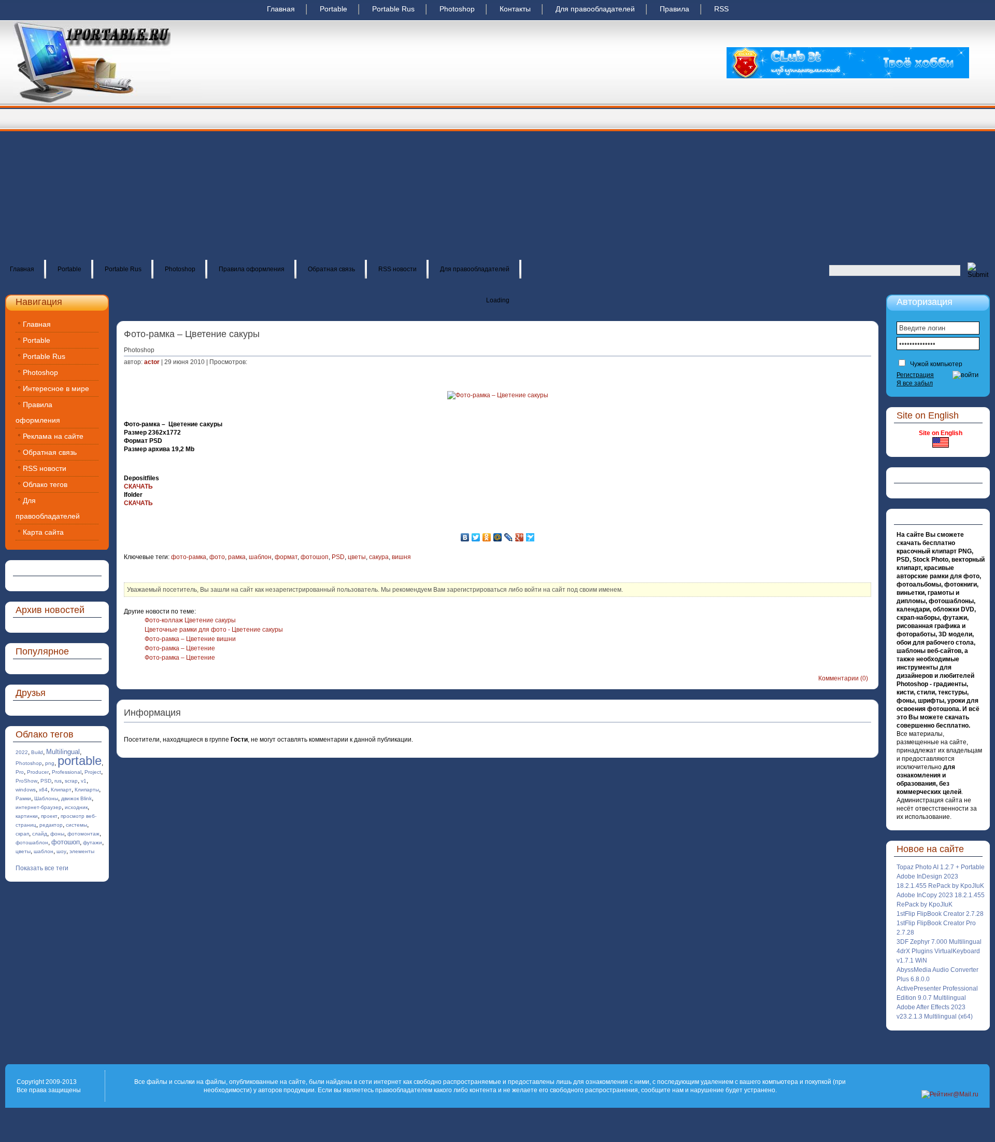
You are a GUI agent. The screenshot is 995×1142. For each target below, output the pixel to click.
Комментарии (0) (843, 678)
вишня (401, 557)
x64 (43, 789)
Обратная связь (331, 269)
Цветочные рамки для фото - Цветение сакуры (214, 629)
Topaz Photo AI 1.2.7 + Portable (941, 867)
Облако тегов (45, 484)
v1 (84, 781)
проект (49, 816)
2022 (22, 752)
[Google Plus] (519, 537)
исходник (76, 807)
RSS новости (397, 269)
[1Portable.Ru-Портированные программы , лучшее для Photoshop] (91, 101)
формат (286, 557)
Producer (38, 772)
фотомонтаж (83, 834)
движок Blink (76, 798)
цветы (23, 851)
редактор (51, 825)
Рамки (23, 798)
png (49, 763)
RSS (721, 9)
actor (152, 362)
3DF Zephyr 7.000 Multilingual (939, 941)
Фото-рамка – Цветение (180, 648)
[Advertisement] (497, 181)
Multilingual (63, 752)
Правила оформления (252, 269)
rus (58, 781)
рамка (237, 557)
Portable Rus (393, 9)
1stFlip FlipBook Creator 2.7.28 (940, 913)
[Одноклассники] (486, 537)
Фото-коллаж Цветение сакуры (190, 620)
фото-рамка (188, 557)
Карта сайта (43, 532)
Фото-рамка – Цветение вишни (190, 639)
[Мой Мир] (497, 537)
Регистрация (915, 375)
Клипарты (87, 789)
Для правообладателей (595, 9)
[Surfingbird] (530, 537)
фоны (57, 834)
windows (26, 789)
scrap (71, 781)
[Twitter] (476, 537)
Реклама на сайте (53, 436)
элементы (81, 851)
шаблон (43, 851)
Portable (333, 9)
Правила (674, 9)
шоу (61, 851)
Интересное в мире (56, 388)
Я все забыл (915, 383)
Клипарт (61, 789)
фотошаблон (32, 842)
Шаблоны (46, 798)
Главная (281, 9)
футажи (92, 842)
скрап (22, 834)
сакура (379, 557)
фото (217, 557)
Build (37, 752)
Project (92, 772)
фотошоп (65, 842)
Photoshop (457, 9)
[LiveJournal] (508, 537)
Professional (66, 772)
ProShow (26, 781)
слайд (39, 834)
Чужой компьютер (935, 364)
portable (80, 761)
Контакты (515, 9)
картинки (27, 816)
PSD (45, 781)
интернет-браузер (39, 807)
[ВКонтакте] (465, 537)
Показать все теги (42, 868)
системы (76, 825)
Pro (20, 772)
